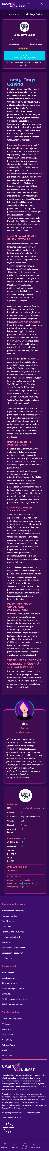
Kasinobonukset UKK (11, 937)
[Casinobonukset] (18, 4)
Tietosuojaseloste (9, 983)
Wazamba (6, 1029)
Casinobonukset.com (10, 1075)
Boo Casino (7, 1055)
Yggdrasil (28, 880)
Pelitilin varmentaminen (12, 1004)
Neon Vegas (7, 1040)
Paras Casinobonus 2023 (13, 931)
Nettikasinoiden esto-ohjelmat (15, 999)
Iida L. (24, 724)
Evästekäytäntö (9, 978)
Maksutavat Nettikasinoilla (13, 947)
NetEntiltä (18, 322)
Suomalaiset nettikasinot (13, 910)
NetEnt (10, 880)
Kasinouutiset (8, 958)
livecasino (23, 347)
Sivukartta (6, 994)
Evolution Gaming (14, 883)
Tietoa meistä (8, 972)
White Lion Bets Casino (12, 1018)
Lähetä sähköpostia (24, 732)
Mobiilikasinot (8, 921)
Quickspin (19, 880)
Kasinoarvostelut (9, 916)
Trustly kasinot (13, 870)
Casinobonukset (12, 14)
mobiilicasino (20, 620)
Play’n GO (24, 886)
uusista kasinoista (22, 145)
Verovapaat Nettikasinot (12, 953)
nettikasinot (28, 1078)
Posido (5, 1050)
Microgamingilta (31, 322)
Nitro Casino (7, 1034)
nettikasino (35, 580)
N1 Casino (6, 1024)
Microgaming (12, 886)
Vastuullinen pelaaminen (13, 988)
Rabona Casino (8, 1045)
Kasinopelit (7, 942)
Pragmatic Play (29, 883)
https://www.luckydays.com (32, 808)
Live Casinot (7, 926)
